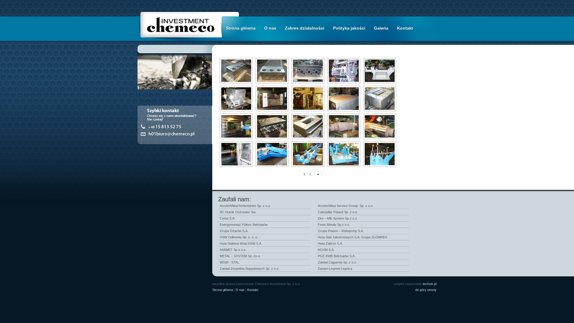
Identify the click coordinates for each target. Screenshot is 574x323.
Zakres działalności (304, 28)
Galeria (381, 28)
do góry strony (425, 290)
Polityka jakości (349, 28)
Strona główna (241, 28)
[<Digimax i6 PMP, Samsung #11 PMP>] (235, 98)
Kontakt (405, 28)
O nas (270, 28)
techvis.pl (429, 284)
